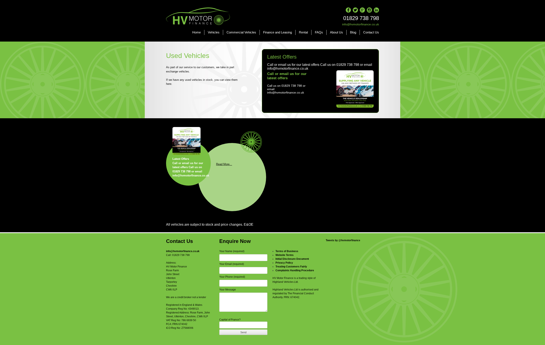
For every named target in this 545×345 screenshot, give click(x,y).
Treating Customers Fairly (291, 266)
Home (196, 32)
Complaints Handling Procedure (294, 270)
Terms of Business (286, 251)
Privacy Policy (284, 262)
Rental (303, 32)
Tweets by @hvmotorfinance (343, 240)
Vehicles (213, 32)
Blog (353, 32)
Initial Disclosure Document (292, 258)
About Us (336, 32)
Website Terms (284, 255)
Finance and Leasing (277, 32)
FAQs (319, 32)
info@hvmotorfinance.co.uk (182, 251)
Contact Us (371, 32)
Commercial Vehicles (241, 32)
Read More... (224, 164)
